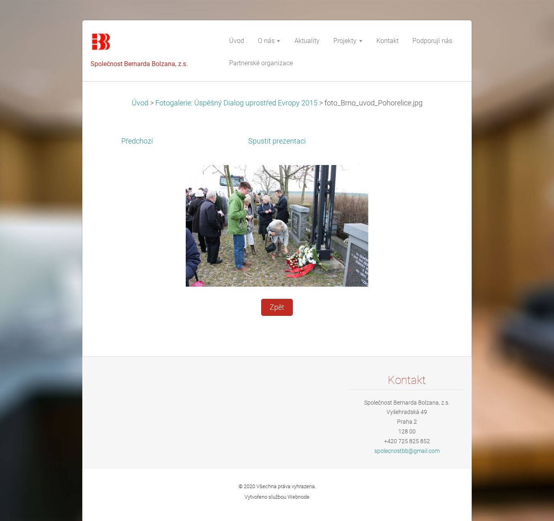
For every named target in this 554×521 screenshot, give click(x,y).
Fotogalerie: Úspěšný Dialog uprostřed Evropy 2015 (236, 103)
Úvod (140, 103)
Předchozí (137, 141)
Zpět (277, 307)
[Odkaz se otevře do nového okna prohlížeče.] (277, 225)
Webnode (298, 497)
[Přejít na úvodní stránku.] (151, 44)
